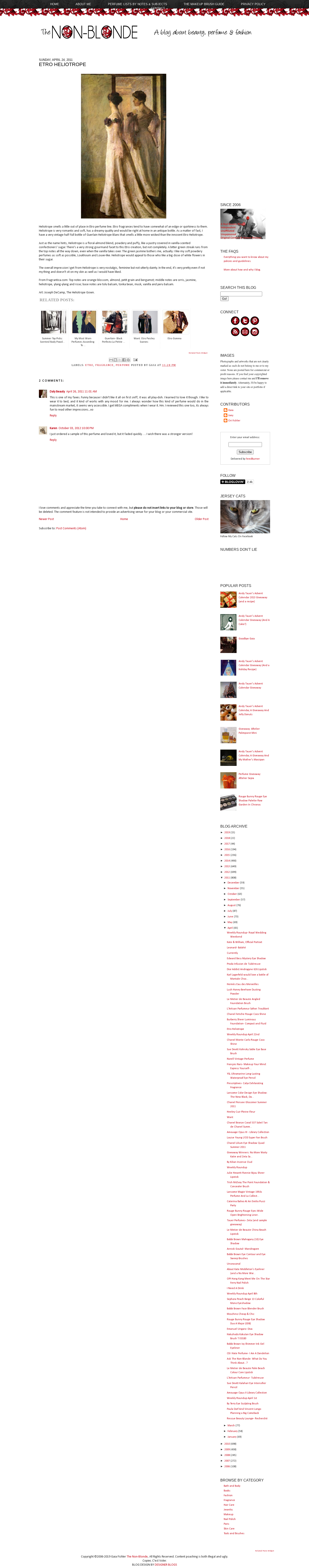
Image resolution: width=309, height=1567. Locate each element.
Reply (53, 415)
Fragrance (229, 1500)
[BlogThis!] (115, 360)
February (233, 1431)
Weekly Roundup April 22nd (243, 1034)
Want (230, 1117)
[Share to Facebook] (124, 360)
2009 (227, 1449)
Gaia (230, 410)
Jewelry (228, 1509)
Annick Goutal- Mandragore (243, 1249)
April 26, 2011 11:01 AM (81, 391)
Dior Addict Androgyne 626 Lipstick (247, 969)
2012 (227, 872)
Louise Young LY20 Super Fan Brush (247, 1137)
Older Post (202, 519)
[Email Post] (134, 359)
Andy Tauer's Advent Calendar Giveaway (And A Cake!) (254, 620)
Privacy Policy (253, 4)
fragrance (104, 365)
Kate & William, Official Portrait (244, 942)
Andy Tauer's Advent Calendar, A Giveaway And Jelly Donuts (254, 710)
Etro (89, 365)
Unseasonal (233, 1264)
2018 (227, 838)
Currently (232, 953)
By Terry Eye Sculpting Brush (243, 1403)
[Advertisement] (245, 126)
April (230, 928)
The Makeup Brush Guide (204, 4)
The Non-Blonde (137, 1556)
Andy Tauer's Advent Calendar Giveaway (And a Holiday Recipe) (254, 665)
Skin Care (229, 1528)
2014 (227, 860)
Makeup (228, 1514)
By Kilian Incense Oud (239, 1162)
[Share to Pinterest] (128, 360)
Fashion (228, 1495)
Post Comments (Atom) (71, 528)
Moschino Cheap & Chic (240, 1314)
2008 (227, 1455)
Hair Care (229, 1505)
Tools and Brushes (234, 1533)
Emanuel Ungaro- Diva (239, 1329)
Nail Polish (230, 1519)
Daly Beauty (57, 391)
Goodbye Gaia (247, 638)
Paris (226, 1524)
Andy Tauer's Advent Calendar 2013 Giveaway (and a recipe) (253, 597)
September (234, 899)
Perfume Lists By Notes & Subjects (137, 4)
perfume (123, 365)
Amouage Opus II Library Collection (247, 1392)
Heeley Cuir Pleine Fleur (241, 1112)
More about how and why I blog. (242, 269)
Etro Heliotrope (235, 1029)
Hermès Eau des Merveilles (243, 984)
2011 (227, 877)
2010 (227, 1444)
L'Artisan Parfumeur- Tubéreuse (245, 1378)
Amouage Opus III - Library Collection (248, 1132)
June (231, 916)
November (234, 888)
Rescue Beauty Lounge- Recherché (247, 1418)
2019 (227, 832)
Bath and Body (232, 1486)
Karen (53, 428)
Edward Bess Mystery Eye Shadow (246, 958)
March (231, 1425)
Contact (158, 8)
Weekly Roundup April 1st (242, 1398)
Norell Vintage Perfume (240, 1059)
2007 (227, 1461)
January (232, 1437)
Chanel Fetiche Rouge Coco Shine (246, 1014)
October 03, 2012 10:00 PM (76, 428)
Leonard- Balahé (236, 947)
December (234, 882)
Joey (230, 415)
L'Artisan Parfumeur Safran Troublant (248, 1008)
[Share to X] (119, 360)
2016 (227, 849)
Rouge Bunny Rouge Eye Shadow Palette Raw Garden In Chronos (253, 800)
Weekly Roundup (237, 1167)
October (233, 894)
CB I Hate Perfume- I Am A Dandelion (248, 1353)
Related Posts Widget (198, 353)
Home (54, 4)
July (230, 911)
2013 (227, 866)
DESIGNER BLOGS (166, 1565)
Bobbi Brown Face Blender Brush (245, 1308)
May (230, 922)
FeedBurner (253, 459)
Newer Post (46, 519)
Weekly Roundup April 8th (242, 1293)
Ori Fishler (234, 420)
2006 (227, 1466)
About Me (83, 4)
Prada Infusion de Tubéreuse (244, 964)
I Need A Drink (235, 1288)
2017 (227, 844)
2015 (227, 855)
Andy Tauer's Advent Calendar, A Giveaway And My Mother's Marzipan (254, 755)
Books (227, 1490)
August (232, 905)
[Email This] (111, 360)
